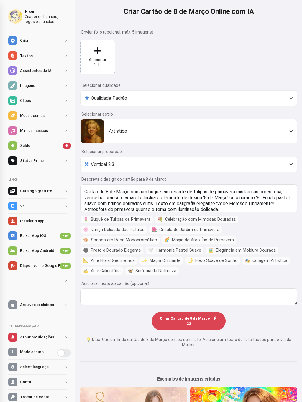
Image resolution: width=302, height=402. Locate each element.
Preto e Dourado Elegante (112, 250)
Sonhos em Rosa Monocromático (120, 239)
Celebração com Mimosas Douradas (196, 219)
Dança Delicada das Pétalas (114, 229)
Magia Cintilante (161, 260)
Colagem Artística (266, 260)
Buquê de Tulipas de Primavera (116, 219)
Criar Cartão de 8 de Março (185, 321)
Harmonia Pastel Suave (174, 250)
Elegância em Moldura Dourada (242, 250)
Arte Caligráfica (102, 270)
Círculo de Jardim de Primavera (185, 229)
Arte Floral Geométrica (109, 260)
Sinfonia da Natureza (152, 270)
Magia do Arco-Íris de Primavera (199, 239)
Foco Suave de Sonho (213, 260)
